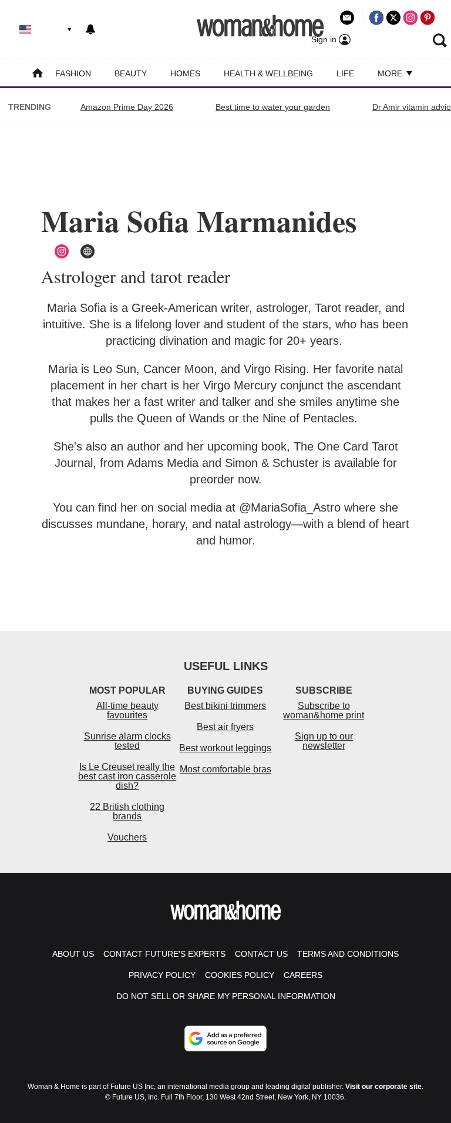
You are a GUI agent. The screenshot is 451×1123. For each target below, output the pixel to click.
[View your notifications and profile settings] (90, 29)
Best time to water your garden (273, 107)
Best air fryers (225, 727)
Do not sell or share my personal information (225, 996)
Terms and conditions (348, 954)
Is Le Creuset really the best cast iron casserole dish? (127, 776)
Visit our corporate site (383, 1086)
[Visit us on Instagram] (410, 18)
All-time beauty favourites (127, 710)
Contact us (261, 954)
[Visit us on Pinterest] (427, 18)
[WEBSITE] (87, 251)
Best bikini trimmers (225, 706)
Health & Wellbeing (268, 73)
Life (345, 73)
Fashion (73, 73)
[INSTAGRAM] (62, 251)
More (391, 73)
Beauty (131, 73)
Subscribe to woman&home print (323, 710)
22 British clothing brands (127, 811)
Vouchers (127, 837)
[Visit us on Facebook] (376, 18)
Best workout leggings (225, 748)
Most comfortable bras (225, 769)
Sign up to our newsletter (324, 741)
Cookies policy (239, 975)
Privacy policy (162, 975)
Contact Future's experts (164, 954)
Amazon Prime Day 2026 (126, 107)
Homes (185, 73)
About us (73, 954)
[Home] (37, 74)
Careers (303, 975)
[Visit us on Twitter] (393, 18)
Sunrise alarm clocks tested (127, 741)
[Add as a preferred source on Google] (225, 1038)
